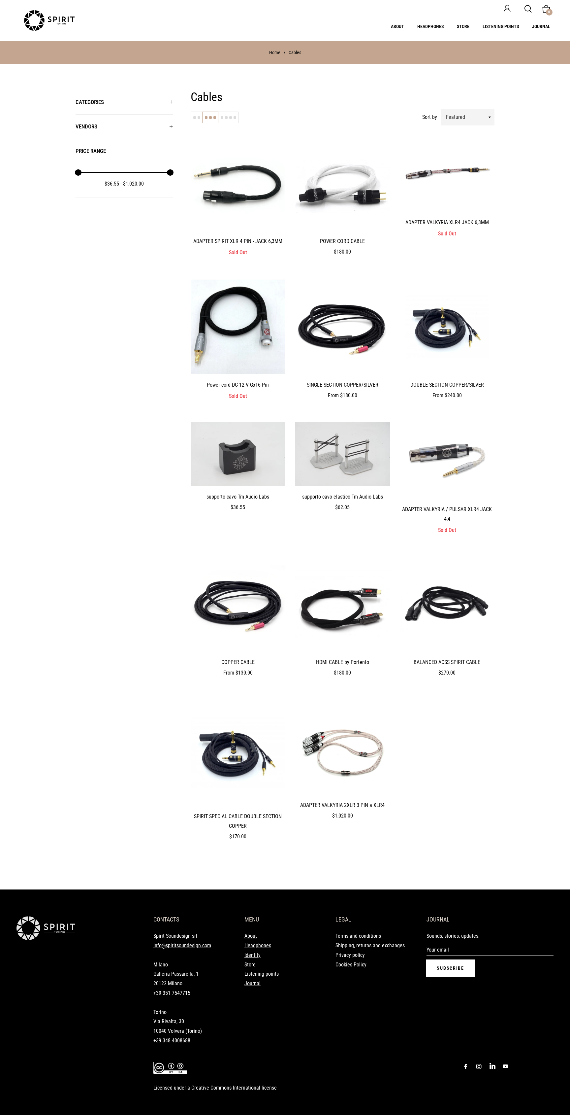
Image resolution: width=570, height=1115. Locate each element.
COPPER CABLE (238, 662)
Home (274, 52)
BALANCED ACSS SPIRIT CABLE (447, 662)
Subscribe (450, 968)
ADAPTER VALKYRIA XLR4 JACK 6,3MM (447, 222)
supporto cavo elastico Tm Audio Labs (342, 497)
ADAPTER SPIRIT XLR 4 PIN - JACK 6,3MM (237, 241)
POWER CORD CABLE (342, 241)
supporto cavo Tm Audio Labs (237, 497)
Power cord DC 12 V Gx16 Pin (238, 385)
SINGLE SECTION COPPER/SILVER (342, 385)
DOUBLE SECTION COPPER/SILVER (447, 385)
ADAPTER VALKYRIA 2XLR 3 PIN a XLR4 (342, 805)
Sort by (429, 117)
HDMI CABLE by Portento (342, 662)
